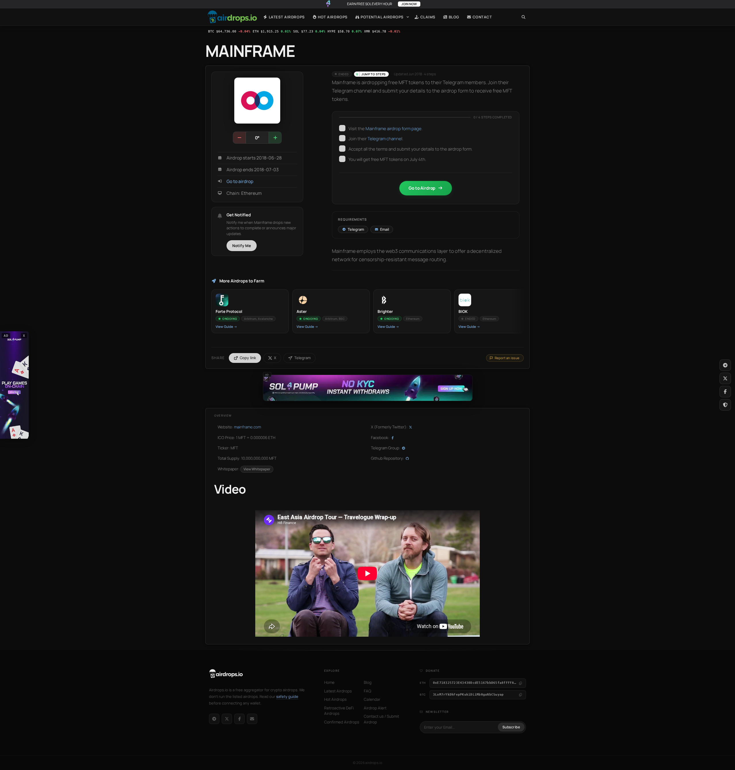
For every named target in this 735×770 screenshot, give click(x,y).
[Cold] (239, 137)
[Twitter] (725, 378)
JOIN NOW (409, 4)
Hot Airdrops (332, 17)
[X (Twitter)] (227, 719)
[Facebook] (239, 719)
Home (232, 17)
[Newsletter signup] (252, 719)
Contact (481, 17)
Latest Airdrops (286, 17)
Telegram (302, 357)
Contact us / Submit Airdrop (381, 719)
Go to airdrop (240, 181)
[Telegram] (214, 719)
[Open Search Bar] (523, 17)
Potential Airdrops (382, 17)
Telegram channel (385, 139)
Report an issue (507, 358)
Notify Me (241, 245)
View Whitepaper (256, 469)
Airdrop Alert (375, 708)
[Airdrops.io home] (226, 674)
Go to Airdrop (422, 188)
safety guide (287, 696)
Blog (453, 17)
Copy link (248, 357)
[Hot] (275, 137)
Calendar (372, 699)
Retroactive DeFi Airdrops (339, 710)
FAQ (367, 691)
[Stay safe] (725, 405)
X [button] (24, 336)
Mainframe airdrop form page (393, 129)
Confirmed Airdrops (341, 722)
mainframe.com (247, 427)
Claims (427, 17)
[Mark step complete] (342, 128)
